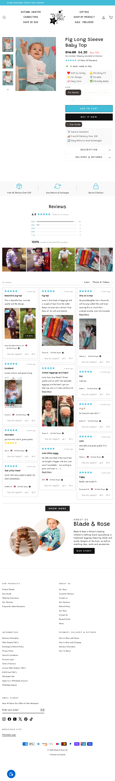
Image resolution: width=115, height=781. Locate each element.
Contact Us (63, 615)
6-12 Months (90, 92)
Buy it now (89, 117)
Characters (30, 17)
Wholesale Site (8, 676)
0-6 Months (73, 92)
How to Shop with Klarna (69, 638)
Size (68, 87)
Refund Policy (64, 606)
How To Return (65, 651)
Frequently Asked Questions (13, 606)
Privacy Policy (7, 651)
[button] (89, 60)
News (61, 623)
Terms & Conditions (10, 655)
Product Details (8, 589)
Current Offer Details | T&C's (14, 668)
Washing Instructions (10, 598)
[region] (57, 260)
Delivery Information (10, 638)
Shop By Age (30, 22)
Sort (87, 282)
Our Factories (7, 602)
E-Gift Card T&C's (9, 672)
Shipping (80, 56)
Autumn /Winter (31, 12)
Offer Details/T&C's (10, 642)
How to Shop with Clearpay (70, 642)
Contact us (63, 598)
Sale (77, 22)
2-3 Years (72, 100)
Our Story (84, 550)
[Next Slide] (110, 260)
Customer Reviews (66, 593)
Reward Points (64, 619)
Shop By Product (84, 17)
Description (89, 150)
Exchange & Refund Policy (13, 646)
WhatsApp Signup (9, 685)
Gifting (84, 12)
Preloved (88, 22)
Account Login (8, 659)
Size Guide (6, 593)
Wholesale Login (9, 734)
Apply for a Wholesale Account (15, 680)
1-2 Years (105, 92)
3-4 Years (86, 100)
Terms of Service (9, 663)
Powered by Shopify (57, 754)
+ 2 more (29, 336)
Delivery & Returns (89, 157)
